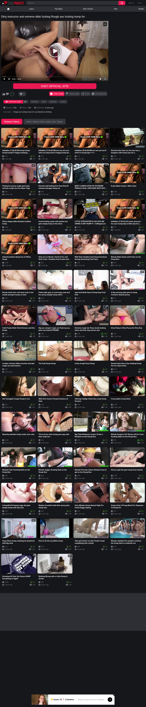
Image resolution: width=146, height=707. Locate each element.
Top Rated (58, 9)
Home (8, 9)
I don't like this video (7, 94)
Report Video (74, 94)
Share (87, 94)
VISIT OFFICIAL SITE (55, 86)
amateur (34, 102)
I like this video (3, 94)
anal (43, 102)
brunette (53, 102)
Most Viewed (88, 9)
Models (141, 9)
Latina (63, 102)
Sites (116, 9)
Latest (31, 9)
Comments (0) (100, 94)
